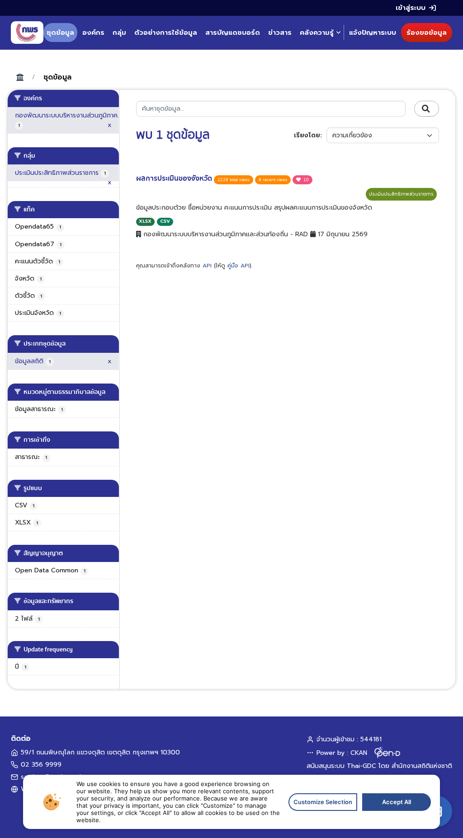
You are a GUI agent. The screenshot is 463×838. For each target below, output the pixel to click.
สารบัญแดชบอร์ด (232, 32)
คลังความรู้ (317, 32)
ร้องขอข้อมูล (426, 32)
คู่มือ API (238, 266)
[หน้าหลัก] (27, 32)
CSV (165, 221)
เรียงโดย (307, 135)
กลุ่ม (119, 32)
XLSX (145, 221)
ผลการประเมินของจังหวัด (175, 178)
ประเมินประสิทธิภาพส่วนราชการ (401, 194)
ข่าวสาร (280, 32)
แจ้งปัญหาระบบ (372, 32)
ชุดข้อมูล (60, 32)
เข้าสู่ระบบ (410, 8)
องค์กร (93, 32)
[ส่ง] (426, 109)
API (207, 266)
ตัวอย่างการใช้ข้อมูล (165, 32)
